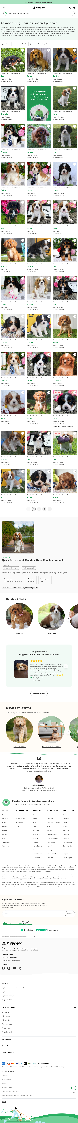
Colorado (5, 819)
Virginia (65, 854)
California (5, 815)
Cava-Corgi (51, 633)
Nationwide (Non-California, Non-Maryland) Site (17, 1095)
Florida (65, 823)
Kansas (35, 826)
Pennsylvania (51, 850)
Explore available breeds (10, 992)
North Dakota (37, 846)
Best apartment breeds (51, 746)
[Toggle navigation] (3, 7)
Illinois (35, 815)
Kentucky (66, 830)
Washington (6, 842)
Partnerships (6, 1028)
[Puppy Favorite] (22, 50)
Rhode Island (51, 854)
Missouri (35, 838)
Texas (18, 826)
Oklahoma (19, 823)
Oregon (4, 834)
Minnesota (36, 834)
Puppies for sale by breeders (18, 936)
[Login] (74, 7)
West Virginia (67, 858)
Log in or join (6, 1012)
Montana (5, 826)
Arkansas (66, 819)
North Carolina (67, 842)
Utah (4, 838)
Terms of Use (6, 1075)
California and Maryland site (10, 1091)
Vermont (50, 858)
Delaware (50, 819)
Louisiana (66, 834)
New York (50, 846)
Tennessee (66, 850)
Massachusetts (52, 834)
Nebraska (36, 842)
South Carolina (67, 846)
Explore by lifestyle (8, 996)
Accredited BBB (7, 1087)
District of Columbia (53, 823)
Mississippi (66, 838)
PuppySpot (5, 936)
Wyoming (5, 846)
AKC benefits (6, 1020)
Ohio (34, 850)
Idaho (4, 823)
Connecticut (51, 815)
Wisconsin (36, 858)
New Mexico (20, 819)
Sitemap (4, 1083)
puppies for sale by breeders (40, 804)
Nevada (4, 830)
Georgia (65, 826)
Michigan (36, 830)
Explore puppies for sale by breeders (14, 988)
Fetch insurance (7, 1024)
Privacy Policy (6, 1079)
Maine (49, 826)
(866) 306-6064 (11, 957)
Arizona (18, 815)
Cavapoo (19, 633)
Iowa (34, 823)
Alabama (66, 815)
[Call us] (70, 7)
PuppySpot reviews (8, 1032)
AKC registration (7, 1016)
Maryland (50, 830)
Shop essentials (7, 1000)
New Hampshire (52, 838)
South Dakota (37, 854)
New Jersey (51, 842)
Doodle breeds (20, 746)
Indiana (35, 819)
